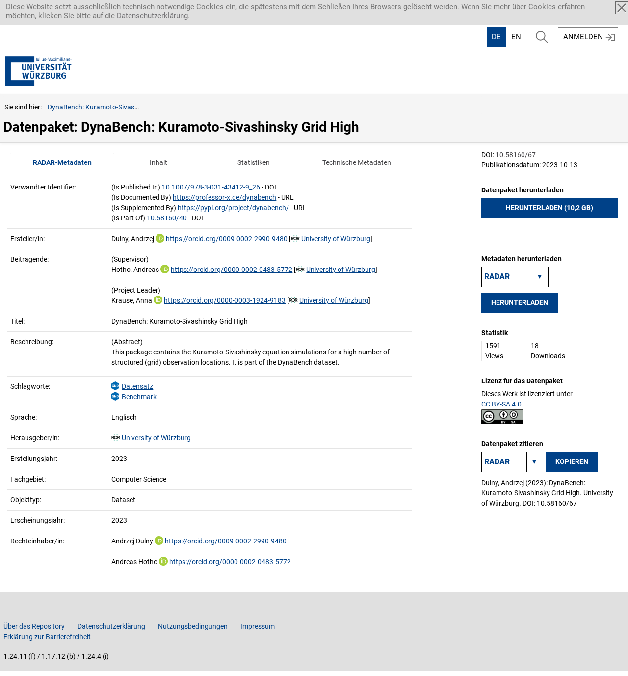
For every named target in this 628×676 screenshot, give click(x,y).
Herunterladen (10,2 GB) (549, 208)
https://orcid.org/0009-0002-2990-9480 (227, 239)
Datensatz (137, 386)
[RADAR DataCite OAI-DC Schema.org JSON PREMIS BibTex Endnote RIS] (515, 277)
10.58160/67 (516, 155)
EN (516, 36)
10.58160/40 (167, 218)
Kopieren (571, 461)
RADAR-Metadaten (62, 162)
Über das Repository (34, 626)
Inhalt (158, 162)
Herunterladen (519, 302)
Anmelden (583, 36)
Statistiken (253, 162)
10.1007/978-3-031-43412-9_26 (211, 187)
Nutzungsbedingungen (193, 626)
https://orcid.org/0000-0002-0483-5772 (231, 269)
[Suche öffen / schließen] (542, 37)
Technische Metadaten (356, 162)
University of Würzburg (335, 239)
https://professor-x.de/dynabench (224, 197)
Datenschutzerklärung (152, 15)
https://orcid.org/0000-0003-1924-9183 (225, 300)
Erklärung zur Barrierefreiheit (47, 637)
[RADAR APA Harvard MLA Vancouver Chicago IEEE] (512, 462)
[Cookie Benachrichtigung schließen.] (621, 7)
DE (496, 36)
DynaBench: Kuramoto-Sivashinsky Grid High (116, 107)
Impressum (257, 626)
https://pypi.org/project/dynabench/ (233, 208)
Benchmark (139, 397)
